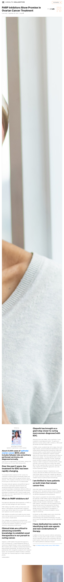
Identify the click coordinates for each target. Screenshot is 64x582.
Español (56, 2)
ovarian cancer (48, 545)
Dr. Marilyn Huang (40, 545)
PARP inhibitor (55, 545)
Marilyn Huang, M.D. (16, 444)
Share (21, 13)
